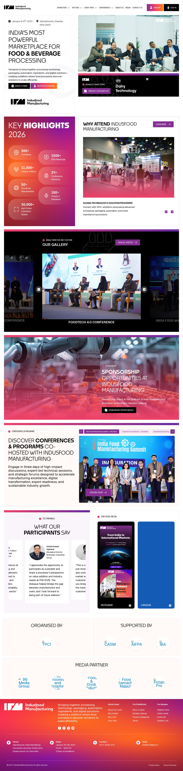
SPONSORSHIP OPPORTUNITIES (121, 410)
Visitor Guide (162, 713)
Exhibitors (62, 7)
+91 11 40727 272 (107, 745)
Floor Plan (112, 720)
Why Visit (112, 717)
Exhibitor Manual (140, 713)
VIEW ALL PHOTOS (125, 242)
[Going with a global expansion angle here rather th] (116, 547)
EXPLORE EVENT (96, 492)
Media (128, 7)
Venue (135, 720)
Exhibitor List (162, 720)
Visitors (75, 7)
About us (119, 7)
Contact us (137, 7)
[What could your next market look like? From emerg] (116, 590)
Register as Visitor (45, 86)
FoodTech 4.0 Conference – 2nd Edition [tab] (135, 431)
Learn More (161, 124)
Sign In (173, 7)
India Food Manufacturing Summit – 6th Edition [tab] (101, 431)
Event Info (89, 7)
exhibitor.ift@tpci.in (150, 745)
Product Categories (141, 717)
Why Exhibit (113, 713)
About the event (115, 710)
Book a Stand (21, 86)
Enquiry (157, 7)
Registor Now (163, 710)
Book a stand (138, 710)
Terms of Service (169, 765)
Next (170, 210)
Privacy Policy (154, 765)
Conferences (104, 7)
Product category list (98, 91)
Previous (164, 210)
